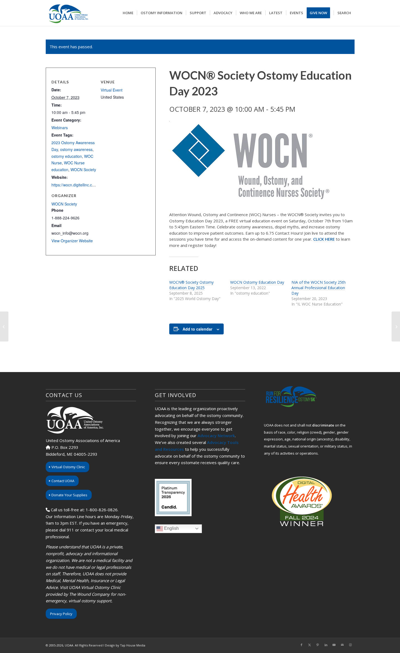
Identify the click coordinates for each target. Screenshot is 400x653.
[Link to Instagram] (350, 645)
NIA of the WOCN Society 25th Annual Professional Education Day (318, 288)
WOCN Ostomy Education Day (257, 282)
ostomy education (66, 156)
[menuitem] (128, 13)
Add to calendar (197, 329)
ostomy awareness (76, 149)
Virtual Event (111, 90)
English (171, 528)
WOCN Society (83, 169)
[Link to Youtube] (334, 645)
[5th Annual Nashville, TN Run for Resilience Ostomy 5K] (4, 326)
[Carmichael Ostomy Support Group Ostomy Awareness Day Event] (396, 326)
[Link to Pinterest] (318, 645)
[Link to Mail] (342, 645)
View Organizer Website (72, 240)
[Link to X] (310, 645)
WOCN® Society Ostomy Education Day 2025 (191, 285)
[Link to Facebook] (301, 645)
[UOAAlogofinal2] (68, 13)
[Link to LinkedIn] (326, 645)
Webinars (59, 127)
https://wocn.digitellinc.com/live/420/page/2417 (91, 185)
